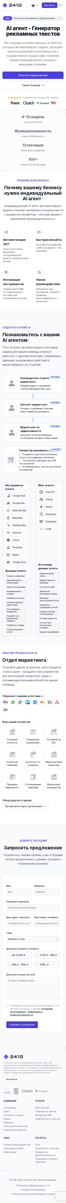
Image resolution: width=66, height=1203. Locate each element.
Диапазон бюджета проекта (22, 948)
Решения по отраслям (47, 1148)
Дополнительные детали (20, 974)
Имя (8, 886)
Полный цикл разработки (17, 1144)
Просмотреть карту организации (23, 806)
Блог (37, 1144)
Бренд (7, 1118)
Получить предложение (33, 75)
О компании (10, 1107)
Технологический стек (16, 1126)
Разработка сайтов (45, 1111)
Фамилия (39, 886)
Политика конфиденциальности (33, 1185)
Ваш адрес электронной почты (19, 917)
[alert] (33, 18)
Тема (9, 933)
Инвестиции (10, 1152)
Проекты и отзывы (14, 1115)
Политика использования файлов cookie (33, 1194)
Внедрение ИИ (43, 1115)
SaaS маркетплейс (14, 1148)
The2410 (27, 1180)
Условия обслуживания (33, 1189)
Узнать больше (31, 85)
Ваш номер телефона (46, 917)
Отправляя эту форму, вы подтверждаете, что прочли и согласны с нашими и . (35, 1010)
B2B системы (42, 1107)
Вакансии (9, 1122)
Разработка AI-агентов (47, 1118)
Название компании (17, 901)
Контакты (49, 5)
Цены (6, 1111)
